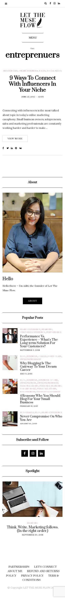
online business (28, 71)
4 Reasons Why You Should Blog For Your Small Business (40, 399)
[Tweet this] (9, 148)
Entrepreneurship (30, 359)
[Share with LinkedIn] (13, 148)
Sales (42, 71)
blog (23, 356)
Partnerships (19, 567)
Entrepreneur (28, 383)
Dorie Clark (55, 356)
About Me (15, 571)
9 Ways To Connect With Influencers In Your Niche (32, 84)
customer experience (32, 332)
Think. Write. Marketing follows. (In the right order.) (32, 529)
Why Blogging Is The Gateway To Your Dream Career (38, 367)
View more (15, 138)
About (32, 301)
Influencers (10, 71)
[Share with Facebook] (4, 148)
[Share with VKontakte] (21, 148)
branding (47, 329)
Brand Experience (30, 329)
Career (42, 356)
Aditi (41, 97)
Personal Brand (29, 386)
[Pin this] (17, 148)
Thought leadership (48, 392)
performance (54, 332)
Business (32, 356)
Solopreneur (28, 392)
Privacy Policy (32, 575)
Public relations (46, 389)
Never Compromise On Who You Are (41, 418)
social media (54, 71)
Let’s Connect (45, 567)
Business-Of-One (48, 380)
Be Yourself (27, 412)
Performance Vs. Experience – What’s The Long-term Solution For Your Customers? (39, 341)
